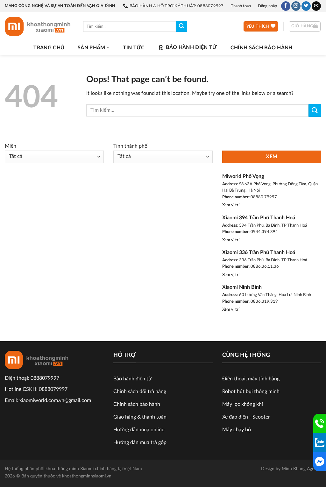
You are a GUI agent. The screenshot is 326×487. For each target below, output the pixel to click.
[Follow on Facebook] (285, 6)
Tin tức (134, 47)
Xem (271, 156)
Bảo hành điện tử (191, 47)
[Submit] (181, 26)
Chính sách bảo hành (261, 47)
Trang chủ (48, 47)
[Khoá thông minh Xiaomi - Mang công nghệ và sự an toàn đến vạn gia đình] (39, 26)
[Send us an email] (316, 6)
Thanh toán (241, 6)
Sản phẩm (91, 47)
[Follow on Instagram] (296, 6)
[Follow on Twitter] (306, 6)
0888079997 (45, 378)
